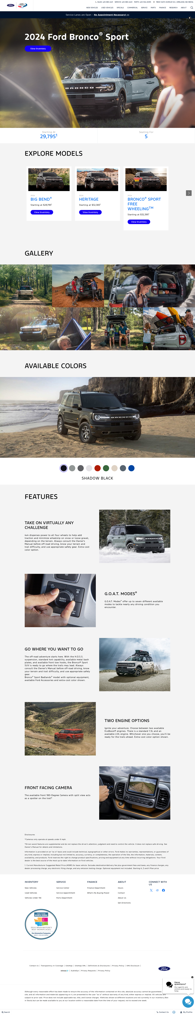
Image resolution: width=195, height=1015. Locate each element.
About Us (122, 898)
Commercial (132, 8)
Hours (120, 888)
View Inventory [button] (38, 48)
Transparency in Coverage (52, 966)
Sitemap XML (80, 966)
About (184, 8)
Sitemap (69, 966)
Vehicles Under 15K (33, 898)
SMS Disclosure (133, 966)
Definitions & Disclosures (99, 966)
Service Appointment (65, 893)
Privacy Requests (88, 971)
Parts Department (64, 898)
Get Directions (124, 903)
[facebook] (163, 890)
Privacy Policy (118, 966)
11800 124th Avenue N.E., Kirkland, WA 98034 (174, 2)
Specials (120, 8)
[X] (151, 890)
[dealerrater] (157, 890)
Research (173, 8)
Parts (153, 8)
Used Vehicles (107, 8)
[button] (191, 7)
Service (144, 8)
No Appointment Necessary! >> (111, 14)
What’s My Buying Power (98, 893)
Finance (162, 8)
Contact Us (34, 966)
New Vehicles (92, 8)
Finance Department (96, 888)
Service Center (62, 888)
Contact (121, 893)
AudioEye (75, 971)
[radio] (64, 468)
